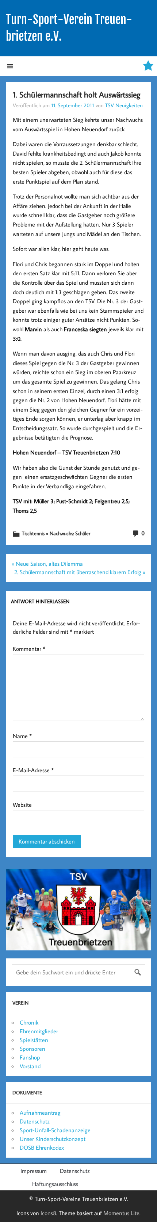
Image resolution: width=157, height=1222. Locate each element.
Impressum (33, 1170)
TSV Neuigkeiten (124, 105)
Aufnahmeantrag (40, 1112)
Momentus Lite (121, 1213)
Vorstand (30, 1066)
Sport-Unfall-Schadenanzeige (55, 1130)
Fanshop (30, 1057)
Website (22, 804)
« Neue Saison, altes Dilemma (47, 563)
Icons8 (48, 1213)
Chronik (29, 1022)
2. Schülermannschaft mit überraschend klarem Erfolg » (79, 572)
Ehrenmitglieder (39, 1031)
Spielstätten (34, 1039)
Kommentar (29, 648)
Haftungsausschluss (55, 1183)
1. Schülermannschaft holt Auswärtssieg (76, 94)
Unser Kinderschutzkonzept (52, 1138)
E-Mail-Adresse (33, 770)
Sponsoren (32, 1048)
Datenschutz (35, 1121)
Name (22, 736)
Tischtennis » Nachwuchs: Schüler (56, 533)
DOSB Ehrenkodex (42, 1147)
